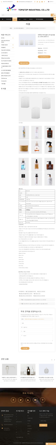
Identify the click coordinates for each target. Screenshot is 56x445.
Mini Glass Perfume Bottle (5, 41)
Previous (52, 360)
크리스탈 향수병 (19, 437)
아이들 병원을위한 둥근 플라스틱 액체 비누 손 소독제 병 (35, 299)
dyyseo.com (40, 442)
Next (54, 360)
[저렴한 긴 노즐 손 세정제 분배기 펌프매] (9, 369)
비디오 (25, 19)
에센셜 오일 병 (4, 44)
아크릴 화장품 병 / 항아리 (6, 67)
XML (28, 433)
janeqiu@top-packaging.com (25, 1)
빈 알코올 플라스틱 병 (31, 291)
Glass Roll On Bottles (5, 50)
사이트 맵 (29, 428)
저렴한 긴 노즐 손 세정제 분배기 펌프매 (9, 377)
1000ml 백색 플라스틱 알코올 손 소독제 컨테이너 (34, 319)
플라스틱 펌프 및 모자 (6, 75)
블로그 (28, 431)
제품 (15, 19)
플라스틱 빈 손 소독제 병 (40, 295)
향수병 (2, 37)
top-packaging (39, 19)
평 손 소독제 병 (42, 291)
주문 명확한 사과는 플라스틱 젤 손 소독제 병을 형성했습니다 (46, 377)
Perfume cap (4, 78)
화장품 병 (3, 47)
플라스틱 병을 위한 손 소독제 (26, 293)
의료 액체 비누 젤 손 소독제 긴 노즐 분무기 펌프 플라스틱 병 (35, 303)
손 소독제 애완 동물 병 (18, 28)
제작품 (28, 420)
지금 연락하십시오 (44, 56)
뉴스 (19, 19)
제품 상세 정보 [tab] (24, 63)
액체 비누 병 (37, 293)
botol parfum (19, 421)
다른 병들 (3, 83)
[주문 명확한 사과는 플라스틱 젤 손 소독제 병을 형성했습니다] (46, 369)
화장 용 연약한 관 (5, 63)
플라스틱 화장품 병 (5, 73)
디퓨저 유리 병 (4, 55)
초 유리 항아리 (4, 52)
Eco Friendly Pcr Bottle (6, 60)
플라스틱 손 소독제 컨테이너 (26, 295)
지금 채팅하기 (52, 443)
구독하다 (43, 425)
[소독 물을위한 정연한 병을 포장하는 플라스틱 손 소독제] (28, 369)
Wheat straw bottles (5, 58)
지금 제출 (25, 348)
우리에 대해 (8, 19)
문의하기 (31, 19)
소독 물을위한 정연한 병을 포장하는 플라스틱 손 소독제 (28, 377)
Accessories (3, 81)
